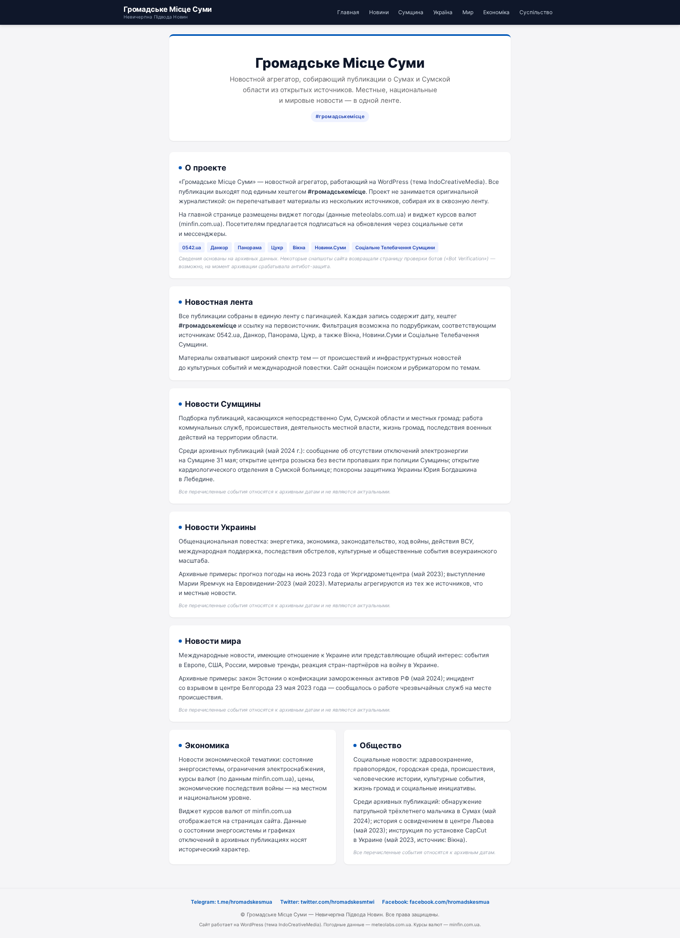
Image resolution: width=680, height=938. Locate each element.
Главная (348, 12)
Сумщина (410, 12)
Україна (443, 12)
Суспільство (535, 12)
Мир (467, 12)
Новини (379, 12)
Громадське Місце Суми (168, 12)
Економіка (496, 12)
